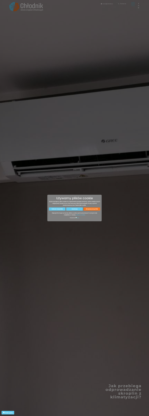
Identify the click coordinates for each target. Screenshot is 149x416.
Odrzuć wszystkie (57, 209)
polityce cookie (80, 215)
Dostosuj (74, 209)
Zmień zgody (9, 413)
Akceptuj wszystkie (92, 209)
